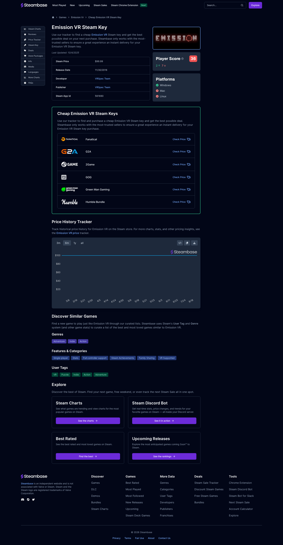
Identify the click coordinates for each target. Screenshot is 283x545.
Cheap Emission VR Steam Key (104, 17)
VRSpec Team (102, 78)
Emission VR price (68, 233)
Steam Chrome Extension (124, 5)
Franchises (166, 515)
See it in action (162, 420)
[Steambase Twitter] (33, 499)
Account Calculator (241, 509)
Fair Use (139, 538)
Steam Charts (99, 509)
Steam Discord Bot (240, 489)
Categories (167, 489)
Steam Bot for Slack (241, 495)
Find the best (86, 456)
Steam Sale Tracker (206, 482)
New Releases (134, 502)
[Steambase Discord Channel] (22, 499)
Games (62, 17)
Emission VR (99, 34)
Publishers (166, 509)
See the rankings (162, 456)
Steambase (27, 483)
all (82, 243)
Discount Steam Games (208, 489)
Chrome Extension (240, 482)
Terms (127, 538)
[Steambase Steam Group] (28, 499)
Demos (95, 495)
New (72, 5)
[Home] (53, 17)
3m (58, 243)
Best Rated (132, 482)
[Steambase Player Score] (182, 59)
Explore (255, 5)
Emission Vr (77, 17)
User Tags (166, 495)
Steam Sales (100, 5)
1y (75, 243)
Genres (164, 482)
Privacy (117, 538)
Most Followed (135, 495)
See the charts (86, 420)
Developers (167, 502)
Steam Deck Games (138, 515)
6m (67, 243)
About (151, 538)
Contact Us (164, 538)
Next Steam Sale (239, 502)
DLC (94, 489)
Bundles (96, 502)
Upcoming (84, 5)
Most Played (59, 5)
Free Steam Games (206, 495)
